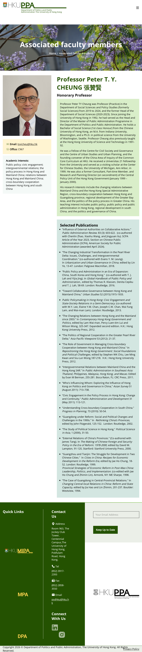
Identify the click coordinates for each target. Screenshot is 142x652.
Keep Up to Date (105, 529)
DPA (22, 636)
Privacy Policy (131, 649)
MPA (23, 595)
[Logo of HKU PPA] (34, 5)
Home (52, 53)
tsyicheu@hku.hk (27, 144)
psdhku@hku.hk (60, 601)
